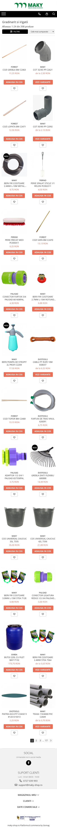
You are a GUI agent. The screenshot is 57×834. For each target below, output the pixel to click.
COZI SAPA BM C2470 (42, 240)
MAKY (42, 67)
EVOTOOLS (43, 359)
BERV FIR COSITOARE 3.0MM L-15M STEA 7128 (14, 597)
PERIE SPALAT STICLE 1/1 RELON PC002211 (43, 184)
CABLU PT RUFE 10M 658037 (43, 363)
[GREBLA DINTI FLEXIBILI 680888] (43, 457)
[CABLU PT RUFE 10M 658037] (43, 339)
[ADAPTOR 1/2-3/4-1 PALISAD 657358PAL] (14, 457)
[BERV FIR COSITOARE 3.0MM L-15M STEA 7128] (14, 577)
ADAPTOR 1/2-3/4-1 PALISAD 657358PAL (14, 477)
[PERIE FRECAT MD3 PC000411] (14, 221)
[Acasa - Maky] (28, 5)
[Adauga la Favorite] (14, 88)
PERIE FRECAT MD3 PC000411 (14, 241)
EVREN (14, 654)
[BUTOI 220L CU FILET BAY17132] (14, 636)
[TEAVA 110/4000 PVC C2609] (43, 695)
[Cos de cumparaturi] (47, 14)
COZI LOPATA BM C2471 (14, 126)
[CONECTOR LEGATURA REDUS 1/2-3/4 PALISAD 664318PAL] (43, 577)
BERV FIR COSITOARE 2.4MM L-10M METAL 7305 (14, 184)
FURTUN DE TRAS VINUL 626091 (42, 420)
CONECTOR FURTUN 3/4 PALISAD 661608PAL (14, 298)
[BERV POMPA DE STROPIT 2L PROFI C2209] (14, 339)
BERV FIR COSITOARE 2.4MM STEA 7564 (43, 658)
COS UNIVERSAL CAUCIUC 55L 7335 (14, 540)
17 (46, 740)
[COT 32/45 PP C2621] (43, 51)
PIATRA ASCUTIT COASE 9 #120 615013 (14, 715)
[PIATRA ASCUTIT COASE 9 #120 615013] (14, 695)
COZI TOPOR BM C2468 (14, 418)
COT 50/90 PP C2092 (43, 126)
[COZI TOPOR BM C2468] (14, 400)
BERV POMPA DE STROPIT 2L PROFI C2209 (14, 363)
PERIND (42, 180)
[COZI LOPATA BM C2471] (14, 108)
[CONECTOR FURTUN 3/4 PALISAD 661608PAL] (14, 278)
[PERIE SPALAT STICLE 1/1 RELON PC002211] (43, 165)
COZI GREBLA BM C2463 (14, 69)
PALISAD (14, 294)
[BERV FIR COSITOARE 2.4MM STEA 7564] (43, 636)
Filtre (16, 31)
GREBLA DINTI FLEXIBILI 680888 (42, 477)
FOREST (14, 67)
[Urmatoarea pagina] (51, 740)
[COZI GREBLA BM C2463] (14, 51)
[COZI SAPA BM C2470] (43, 221)
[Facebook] (28, 762)
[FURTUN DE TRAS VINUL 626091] (43, 400)
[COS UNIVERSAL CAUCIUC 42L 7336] (43, 517)
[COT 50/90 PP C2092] (43, 108)
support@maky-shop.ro (30, 784)
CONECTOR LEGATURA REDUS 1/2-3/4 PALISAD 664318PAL (42, 597)
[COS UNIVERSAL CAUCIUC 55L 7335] (14, 517)
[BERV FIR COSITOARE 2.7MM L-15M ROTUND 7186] (43, 278)
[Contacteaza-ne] (39, 14)
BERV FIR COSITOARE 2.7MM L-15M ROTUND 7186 (43, 298)
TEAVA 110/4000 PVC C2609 (43, 715)
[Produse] (4, 14)
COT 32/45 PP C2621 (43, 69)
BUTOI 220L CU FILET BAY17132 (14, 658)
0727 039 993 (30, 780)
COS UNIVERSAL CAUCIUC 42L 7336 (42, 540)
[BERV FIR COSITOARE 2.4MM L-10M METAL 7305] (14, 165)
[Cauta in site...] (53, 14)
